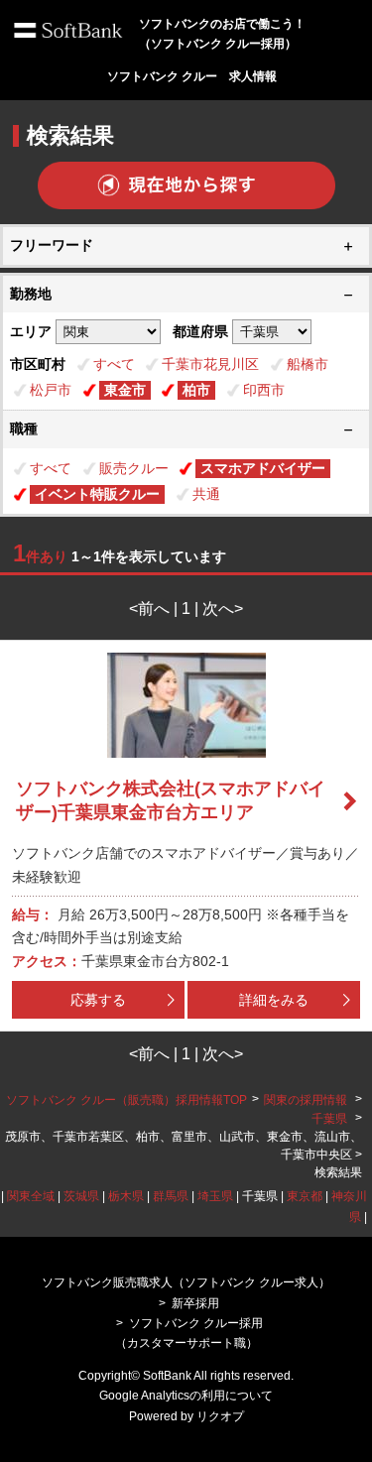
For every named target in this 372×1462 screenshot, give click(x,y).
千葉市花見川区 (210, 364)
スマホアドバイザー (262, 468)
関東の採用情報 (307, 1100)
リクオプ (220, 1416)
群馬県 (170, 1196)
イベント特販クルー (97, 494)
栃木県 (126, 1196)
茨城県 (81, 1196)
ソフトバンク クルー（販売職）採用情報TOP (126, 1100)
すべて (114, 364)
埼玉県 (215, 1196)
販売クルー (134, 468)
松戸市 (50, 390)
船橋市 (307, 364)
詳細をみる (274, 1000)
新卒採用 (195, 1303)
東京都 (304, 1196)
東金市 (125, 390)
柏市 (196, 390)
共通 (206, 494)
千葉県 (329, 1119)
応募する (98, 1000)
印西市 (264, 390)
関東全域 (31, 1196)
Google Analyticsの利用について (186, 1395)
